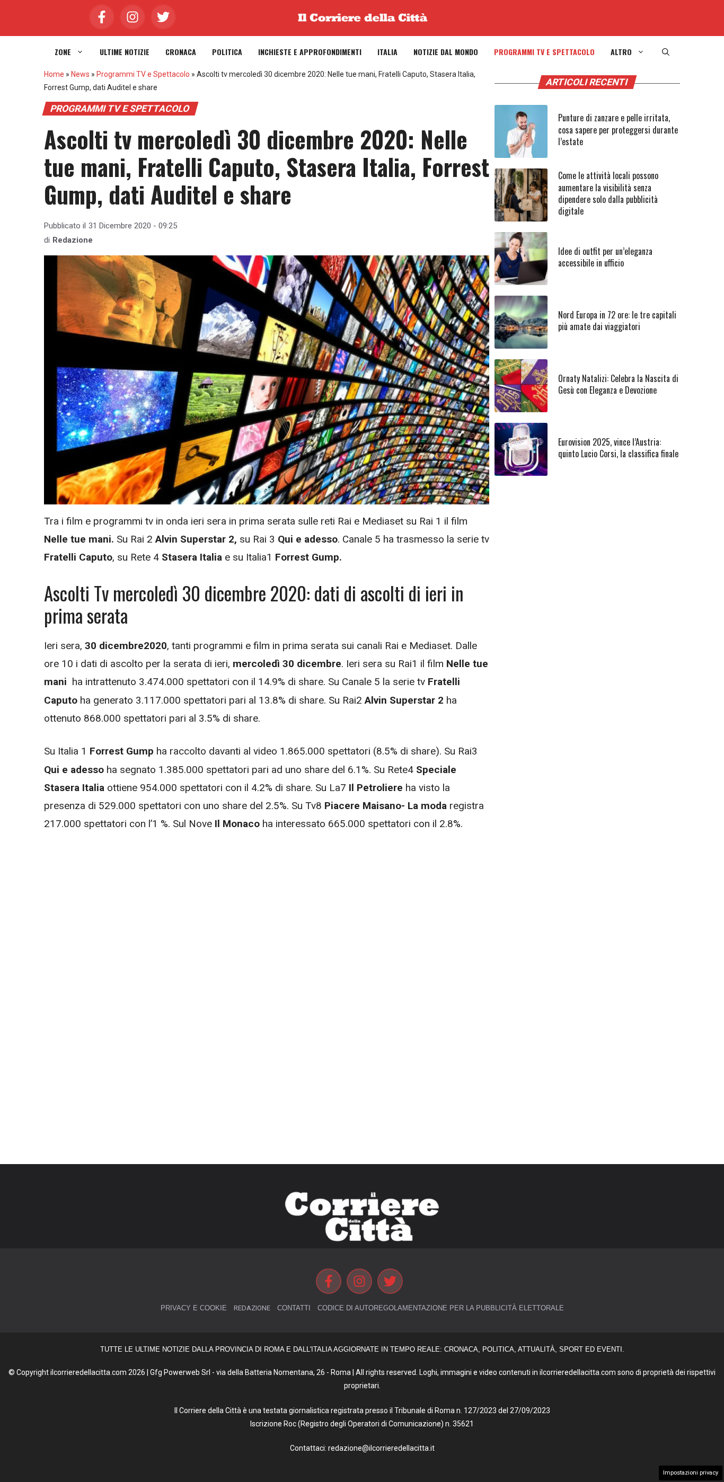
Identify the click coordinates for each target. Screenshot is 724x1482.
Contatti (294, 1308)
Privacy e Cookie (194, 1308)
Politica (227, 52)
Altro (621, 52)
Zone (63, 52)
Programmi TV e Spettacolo (544, 52)
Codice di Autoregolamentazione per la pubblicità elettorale (440, 1308)
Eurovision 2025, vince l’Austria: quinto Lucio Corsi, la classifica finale (618, 448)
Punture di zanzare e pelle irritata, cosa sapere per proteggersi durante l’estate (618, 129)
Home (54, 74)
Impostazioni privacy (690, 1472)
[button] (665, 52)
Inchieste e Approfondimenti (309, 52)
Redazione (72, 240)
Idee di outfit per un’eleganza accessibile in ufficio (605, 257)
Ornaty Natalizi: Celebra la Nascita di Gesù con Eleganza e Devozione (618, 384)
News (80, 74)
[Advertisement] (266, 922)
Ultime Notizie (124, 52)
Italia (387, 52)
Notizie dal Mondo (445, 52)
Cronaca (180, 52)
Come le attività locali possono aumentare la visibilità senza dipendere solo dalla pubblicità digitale (608, 193)
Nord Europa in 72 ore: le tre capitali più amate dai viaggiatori (617, 320)
